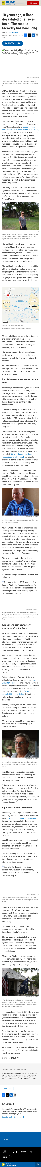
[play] (3, 1164)
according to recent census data (22, 818)
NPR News (7, 1088)
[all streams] (38, 1164)
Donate (34, 3)
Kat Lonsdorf (13, 32)
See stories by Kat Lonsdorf (13, 1117)
